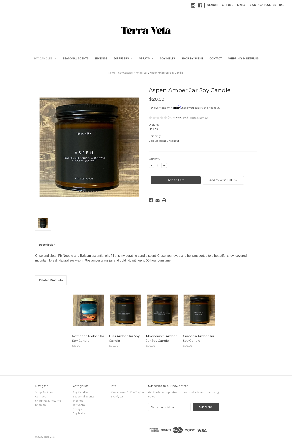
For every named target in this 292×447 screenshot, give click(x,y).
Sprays (144, 58)
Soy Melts (167, 58)
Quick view (88, 306)
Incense (101, 58)
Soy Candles (42, 58)
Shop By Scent (192, 58)
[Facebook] (200, 5)
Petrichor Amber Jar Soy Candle (88, 338)
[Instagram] (193, 5)
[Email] (158, 200)
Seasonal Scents (76, 58)
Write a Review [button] (199, 118)
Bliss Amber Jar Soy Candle (124, 338)
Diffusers (121, 58)
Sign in (254, 5)
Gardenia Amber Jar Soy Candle (198, 338)
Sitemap (40, 405)
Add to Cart (88, 313)
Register (270, 5)
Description (47, 244)
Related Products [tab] (51, 280)
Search (212, 5)
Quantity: (155, 158)
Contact (216, 58)
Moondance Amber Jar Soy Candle (161, 338)
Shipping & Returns (243, 58)
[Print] (164, 200)
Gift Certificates (234, 5)
